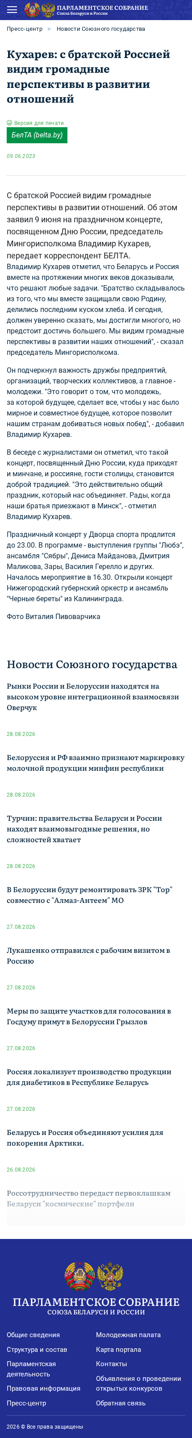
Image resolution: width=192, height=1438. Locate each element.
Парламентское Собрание (96, 1304)
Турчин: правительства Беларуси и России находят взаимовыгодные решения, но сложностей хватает (84, 828)
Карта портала (118, 1350)
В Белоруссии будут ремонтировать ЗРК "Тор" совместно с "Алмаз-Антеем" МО (89, 894)
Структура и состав (37, 1350)
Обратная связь (121, 1403)
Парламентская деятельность (31, 1369)
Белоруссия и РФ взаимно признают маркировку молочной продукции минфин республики (95, 762)
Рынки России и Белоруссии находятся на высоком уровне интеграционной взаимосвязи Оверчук (93, 696)
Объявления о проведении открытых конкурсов (138, 1384)
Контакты (111, 1364)
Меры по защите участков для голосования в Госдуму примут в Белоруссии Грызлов (89, 1016)
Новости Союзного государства (101, 28)
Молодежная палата (128, 1335)
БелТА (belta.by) (37, 135)
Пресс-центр (24, 28)
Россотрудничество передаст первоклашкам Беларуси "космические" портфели (89, 1198)
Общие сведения (33, 1335)
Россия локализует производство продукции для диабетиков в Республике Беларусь (89, 1076)
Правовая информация (43, 1388)
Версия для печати (39, 123)
